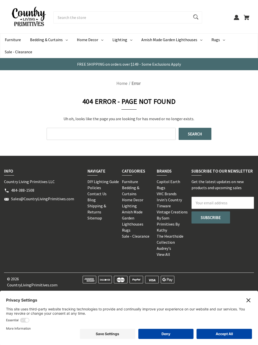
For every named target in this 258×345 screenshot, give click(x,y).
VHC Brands (167, 193)
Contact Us (97, 193)
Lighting (119, 39)
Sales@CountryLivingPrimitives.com (42, 198)
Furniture (13, 39)
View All (163, 254)
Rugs (215, 39)
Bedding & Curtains (46, 39)
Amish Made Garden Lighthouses (169, 39)
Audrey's (164, 248)
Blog (91, 199)
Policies (94, 187)
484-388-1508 (22, 190)
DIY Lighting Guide (103, 181)
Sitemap (94, 217)
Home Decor (87, 39)
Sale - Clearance (18, 51)
